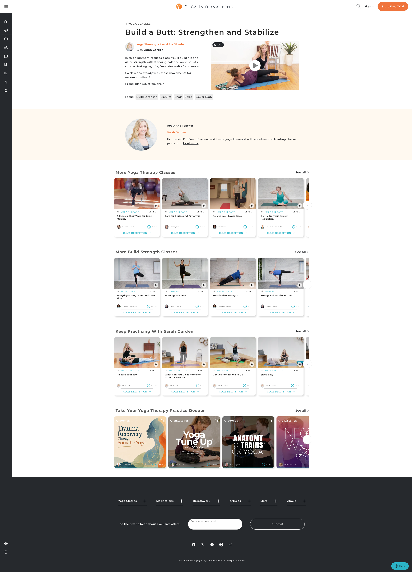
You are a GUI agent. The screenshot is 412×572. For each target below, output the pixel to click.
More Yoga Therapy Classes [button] (146, 172)
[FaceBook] (194, 544)
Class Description (135, 233)
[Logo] (206, 6)
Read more (190, 143)
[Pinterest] (221, 544)
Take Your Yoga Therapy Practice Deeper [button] (160, 410)
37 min (179, 44)
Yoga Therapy (147, 44)
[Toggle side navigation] (6, 6)
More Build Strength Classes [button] (147, 252)
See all (300, 172)
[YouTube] (212, 544)
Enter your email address (205, 521)
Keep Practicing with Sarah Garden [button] (155, 331)
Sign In (370, 6)
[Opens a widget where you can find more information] (400, 566)
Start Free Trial (393, 6)
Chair (178, 96)
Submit (277, 524)
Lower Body (204, 96)
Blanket (166, 96)
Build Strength (146, 96)
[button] (156, 205)
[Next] (307, 205)
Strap (189, 96)
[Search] (358, 6)
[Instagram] (230, 544)
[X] (203, 544)
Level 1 (165, 44)
